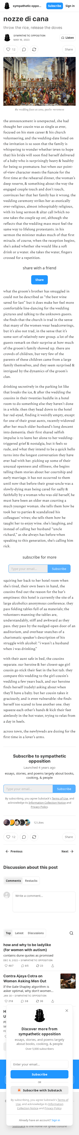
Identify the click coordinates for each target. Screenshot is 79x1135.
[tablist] (21, 881)
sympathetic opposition (29, 35)
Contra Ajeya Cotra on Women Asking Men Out (24, 978)
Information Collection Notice (47, 802)
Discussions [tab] (36, 933)
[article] (39, 955)
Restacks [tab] (31, 881)
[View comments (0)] (24, 49)
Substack (18, 1126)
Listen (70, 38)
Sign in (70, 6)
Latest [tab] (19, 933)
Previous (16, 851)
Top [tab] (8, 933)
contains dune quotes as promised (28, 955)
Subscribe (54, 6)
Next (65, 851)
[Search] (71, 933)
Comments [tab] (13, 881)
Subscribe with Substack (42, 1090)
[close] (66, 1010)
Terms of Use (60, 798)
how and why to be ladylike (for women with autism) (27, 947)
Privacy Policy (52, 1108)
